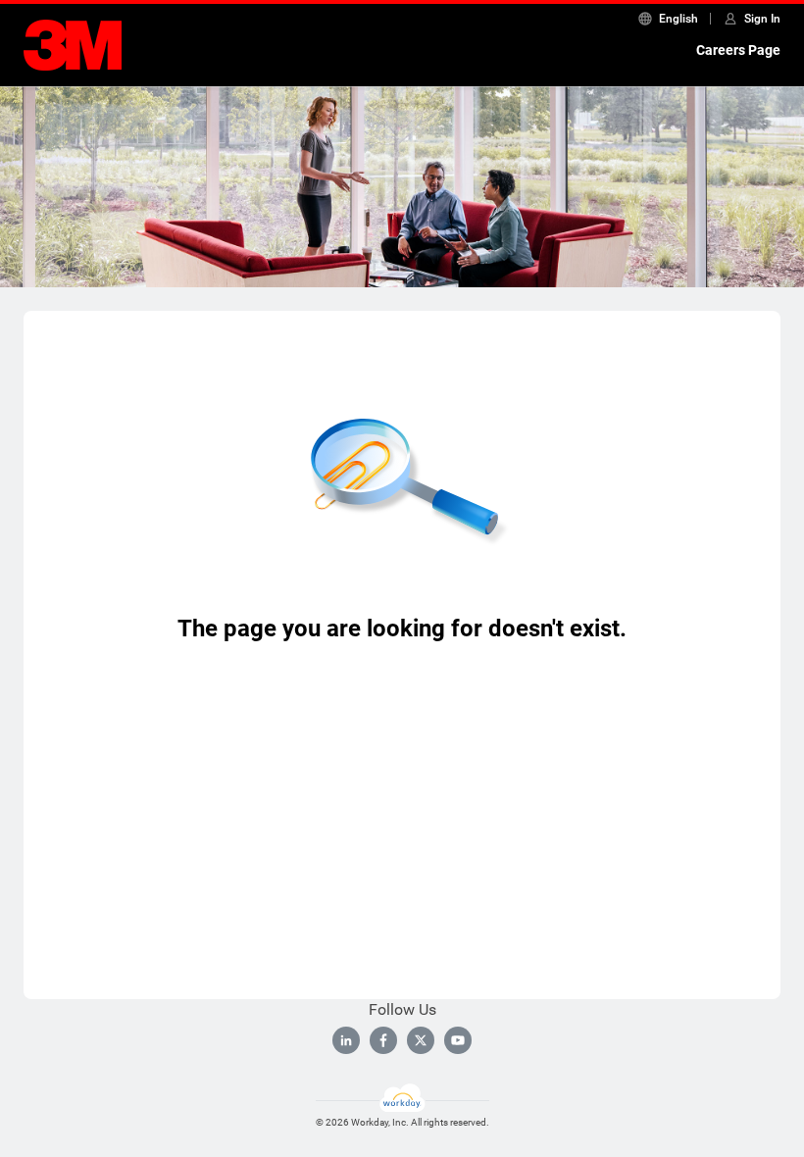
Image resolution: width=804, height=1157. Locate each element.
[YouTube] (458, 1040)
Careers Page (738, 50)
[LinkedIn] (346, 1040)
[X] (420, 1040)
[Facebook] (383, 1040)
